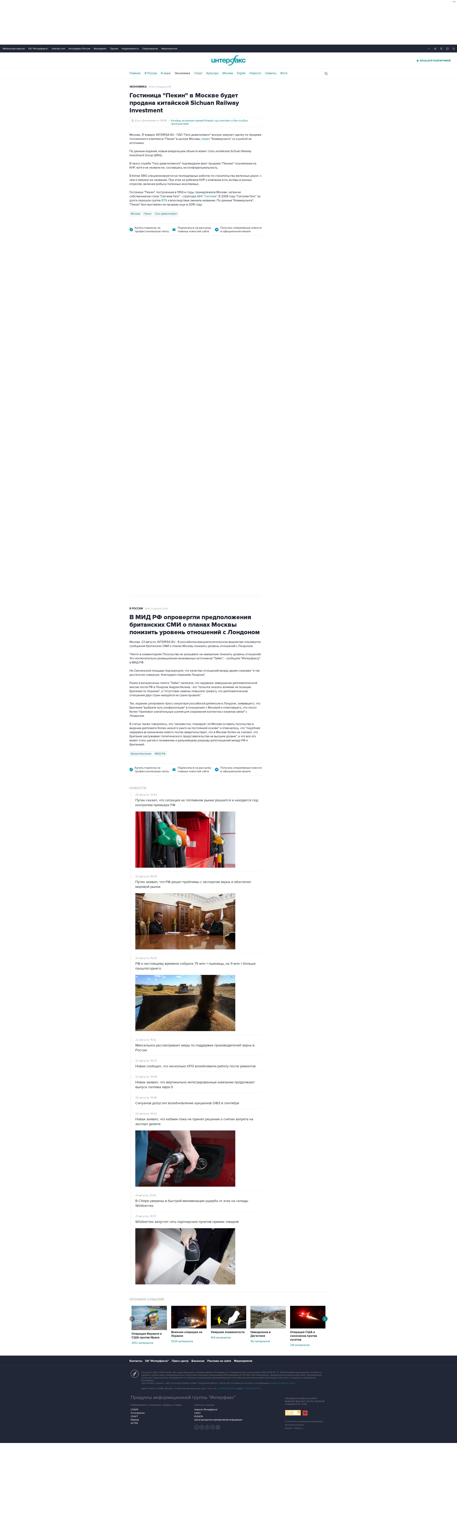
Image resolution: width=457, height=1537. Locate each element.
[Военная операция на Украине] (189, 1327)
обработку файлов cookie (282, 1383)
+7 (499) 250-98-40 (227, 1388)
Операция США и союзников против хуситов (303, 1335)
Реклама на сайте (219, 1361)
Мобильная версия (14, 48)
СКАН (197, 1413)
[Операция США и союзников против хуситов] (307, 1327)
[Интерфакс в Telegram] (202, 1427)
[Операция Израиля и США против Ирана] (149, 1329)
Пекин (147, 213)
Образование (150, 48)
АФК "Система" (207, 196)
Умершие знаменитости (228, 1332)
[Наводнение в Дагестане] (268, 1327)
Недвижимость (130, 48)
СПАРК (134, 1409)
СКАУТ (134, 1416)
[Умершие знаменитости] (228, 1327)
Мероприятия (169, 48)
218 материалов (300, 1345)
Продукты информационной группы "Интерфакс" (183, 1397)
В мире (166, 73)
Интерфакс (228, 60)
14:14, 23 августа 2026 (156, 608)
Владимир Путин (141, 427)
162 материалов (260, 1341)
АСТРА (134, 1423)
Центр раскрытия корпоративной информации (218, 1419)
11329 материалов (182, 1341)
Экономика (182, 73)
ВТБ (164, 200)
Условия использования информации (304, 1421)
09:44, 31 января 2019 (160, 86)
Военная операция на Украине (186, 1334)
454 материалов (221, 1337)
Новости (255, 73)
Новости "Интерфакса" (206, 1409)
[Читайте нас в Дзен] (196, 1427)
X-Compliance (138, 1413)
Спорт (198, 73)
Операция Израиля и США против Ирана (147, 1335)
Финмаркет (100, 48)
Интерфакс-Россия (79, 48)
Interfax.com (58, 48)
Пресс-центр (180, 1361)
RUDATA (198, 1416)
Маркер (135, 1419)
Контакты (135, 1361)
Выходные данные (294, 1425)
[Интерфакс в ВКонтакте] (207, 1427)
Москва (227, 73)
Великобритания (141, 753)
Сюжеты (270, 73)
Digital (241, 73)
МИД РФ (160, 753)
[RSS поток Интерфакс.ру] (212, 1427)
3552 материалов (142, 1343)
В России (151, 73)
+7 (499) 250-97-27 (252, 1388)
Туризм (114, 48)
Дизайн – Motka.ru (294, 1428)
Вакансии (197, 1361)
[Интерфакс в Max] (218, 1427)
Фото (284, 73)
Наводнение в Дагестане (260, 1334)
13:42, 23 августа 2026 (157, 260)
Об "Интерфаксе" (38, 48)
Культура (212, 73)
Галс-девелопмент (166, 213)
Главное (135, 73)
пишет (206, 139)
